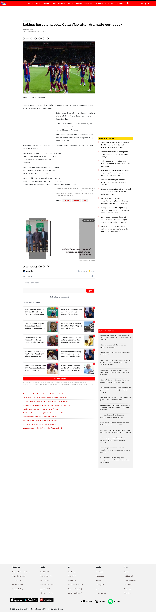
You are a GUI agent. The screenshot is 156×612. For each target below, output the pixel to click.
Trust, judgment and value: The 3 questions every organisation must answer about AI (115, 451)
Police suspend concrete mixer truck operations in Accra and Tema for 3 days (115, 163)
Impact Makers (130, 580)
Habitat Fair (129, 576)
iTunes (102, 601)
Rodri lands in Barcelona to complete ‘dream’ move (40, 409)
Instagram (100, 585)
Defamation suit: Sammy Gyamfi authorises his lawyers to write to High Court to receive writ (114, 228)
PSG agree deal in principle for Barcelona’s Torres (39, 424)
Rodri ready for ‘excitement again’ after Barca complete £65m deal (45, 413)
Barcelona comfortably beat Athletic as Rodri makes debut (43, 394)
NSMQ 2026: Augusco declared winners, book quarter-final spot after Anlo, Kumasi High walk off (114, 219)
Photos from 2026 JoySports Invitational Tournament (115, 355)
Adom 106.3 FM (46, 576)
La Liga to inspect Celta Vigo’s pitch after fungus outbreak (42, 428)
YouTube (99, 572)
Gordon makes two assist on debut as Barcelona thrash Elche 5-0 (45, 401)
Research (88, 3)
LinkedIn (99, 589)
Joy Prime (72, 580)
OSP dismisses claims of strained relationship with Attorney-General (112, 417)
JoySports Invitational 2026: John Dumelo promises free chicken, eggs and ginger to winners (115, 391)
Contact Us (16, 580)
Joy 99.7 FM (45, 572)
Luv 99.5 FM (45, 589)
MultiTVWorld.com (75, 585)
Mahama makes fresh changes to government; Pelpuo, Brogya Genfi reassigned (114, 154)
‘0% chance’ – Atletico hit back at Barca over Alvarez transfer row (45, 397)
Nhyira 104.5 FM (46, 593)
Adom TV (72, 576)
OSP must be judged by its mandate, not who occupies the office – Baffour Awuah (115, 432)
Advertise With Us (19, 576)
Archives (127, 589)
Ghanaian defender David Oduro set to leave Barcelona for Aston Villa (46, 405)
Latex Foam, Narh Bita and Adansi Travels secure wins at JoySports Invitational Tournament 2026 (115, 363)
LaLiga (85, 200)
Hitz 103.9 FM (45, 580)
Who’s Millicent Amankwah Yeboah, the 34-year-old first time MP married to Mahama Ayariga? (115, 144)
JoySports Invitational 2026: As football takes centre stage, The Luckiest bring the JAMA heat (115, 338)
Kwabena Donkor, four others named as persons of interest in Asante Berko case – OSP (116, 191)
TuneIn (88, 601)
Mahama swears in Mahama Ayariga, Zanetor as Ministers (113, 347)
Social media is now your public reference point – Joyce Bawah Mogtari (115, 400)
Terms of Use (17, 585)
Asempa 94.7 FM (47, 585)
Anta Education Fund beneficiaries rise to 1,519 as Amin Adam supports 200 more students (115, 408)
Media (110, 3)
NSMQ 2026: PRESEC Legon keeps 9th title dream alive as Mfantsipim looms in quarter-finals (115, 210)
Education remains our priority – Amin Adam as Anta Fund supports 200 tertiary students (115, 373)
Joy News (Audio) (75, 593)
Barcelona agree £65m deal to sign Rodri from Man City (41, 416)
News (37, 3)
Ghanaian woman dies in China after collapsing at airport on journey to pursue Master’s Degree (115, 172)
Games (127, 572)
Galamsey (128, 585)
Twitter (99, 580)
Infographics (101, 593)
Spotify (116, 601)
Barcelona (67, 200)
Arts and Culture (49, 3)
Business (61, 3)
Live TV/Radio (100, 3)
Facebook (100, 576)
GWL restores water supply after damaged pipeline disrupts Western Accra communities (115, 461)
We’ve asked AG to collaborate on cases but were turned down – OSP (114, 425)
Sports (70, 3)
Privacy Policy (17, 589)
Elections (119, 3)
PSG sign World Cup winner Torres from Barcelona (40, 420)
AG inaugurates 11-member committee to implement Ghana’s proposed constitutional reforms (114, 200)
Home (30, 3)
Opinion (78, 3)
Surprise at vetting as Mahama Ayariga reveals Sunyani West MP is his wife (115, 182)
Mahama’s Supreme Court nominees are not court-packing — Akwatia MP (114, 382)
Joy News (72, 572)
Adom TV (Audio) (75, 589)
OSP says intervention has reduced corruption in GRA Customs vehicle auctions (112, 441)
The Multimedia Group (21, 572)
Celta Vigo (76, 200)
